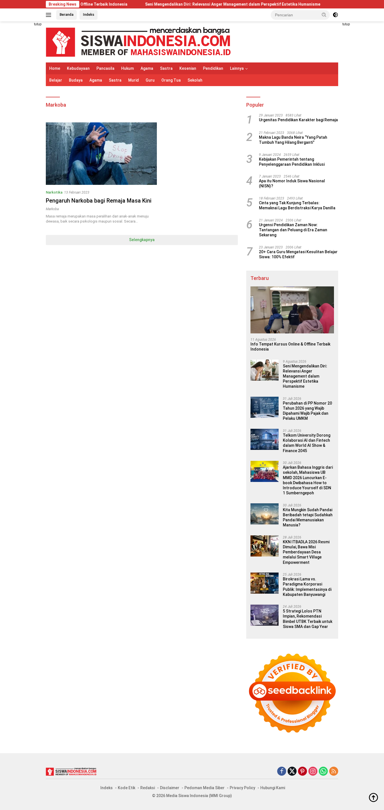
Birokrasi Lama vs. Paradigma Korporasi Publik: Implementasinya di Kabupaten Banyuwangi (307, 587)
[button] (324, 14)
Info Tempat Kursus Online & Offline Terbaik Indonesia (290, 346)
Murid (133, 80)
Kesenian (187, 68)
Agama (147, 68)
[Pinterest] (302, 772)
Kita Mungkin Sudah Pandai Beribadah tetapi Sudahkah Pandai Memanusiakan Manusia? (308, 518)
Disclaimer (169, 788)
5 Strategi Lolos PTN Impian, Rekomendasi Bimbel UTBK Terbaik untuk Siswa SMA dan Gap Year (307, 619)
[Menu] (49, 15)
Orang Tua (171, 80)
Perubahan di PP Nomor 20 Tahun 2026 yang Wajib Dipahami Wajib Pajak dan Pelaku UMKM (307, 411)
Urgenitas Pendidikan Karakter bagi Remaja (298, 120)
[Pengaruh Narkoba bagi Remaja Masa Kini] (101, 153)
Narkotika (54, 192)
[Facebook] (281, 772)
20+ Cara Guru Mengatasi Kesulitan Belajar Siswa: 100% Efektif (298, 254)
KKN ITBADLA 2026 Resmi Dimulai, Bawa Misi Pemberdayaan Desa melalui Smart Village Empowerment (306, 552)
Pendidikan (213, 68)
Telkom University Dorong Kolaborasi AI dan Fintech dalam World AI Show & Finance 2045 (306, 443)
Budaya (76, 80)
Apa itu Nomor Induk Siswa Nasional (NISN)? (292, 183)
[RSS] (333, 772)
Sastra (166, 68)
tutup (38, 24)
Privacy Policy (242, 788)
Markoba (52, 209)
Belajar (55, 80)
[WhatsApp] (323, 772)
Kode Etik (126, 788)
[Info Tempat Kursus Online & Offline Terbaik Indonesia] (292, 309)
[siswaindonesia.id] (138, 41)
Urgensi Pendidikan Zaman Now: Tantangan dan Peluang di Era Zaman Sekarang (293, 230)
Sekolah (195, 80)
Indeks (88, 14)
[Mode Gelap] (335, 15)
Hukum (127, 68)
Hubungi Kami (272, 788)
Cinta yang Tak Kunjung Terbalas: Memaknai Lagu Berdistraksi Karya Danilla (297, 205)
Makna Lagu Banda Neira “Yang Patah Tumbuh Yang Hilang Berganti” (293, 140)
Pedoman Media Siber (204, 788)
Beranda (66, 14)
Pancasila (105, 68)
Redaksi (147, 788)
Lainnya (237, 68)
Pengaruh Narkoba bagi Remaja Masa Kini (99, 200)
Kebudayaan (78, 68)
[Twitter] (292, 772)
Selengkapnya (142, 239)
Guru (150, 80)
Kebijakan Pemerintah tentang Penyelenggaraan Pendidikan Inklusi (292, 162)
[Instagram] (312, 772)
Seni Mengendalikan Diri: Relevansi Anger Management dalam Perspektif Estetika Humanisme (210, 4)
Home (54, 68)
